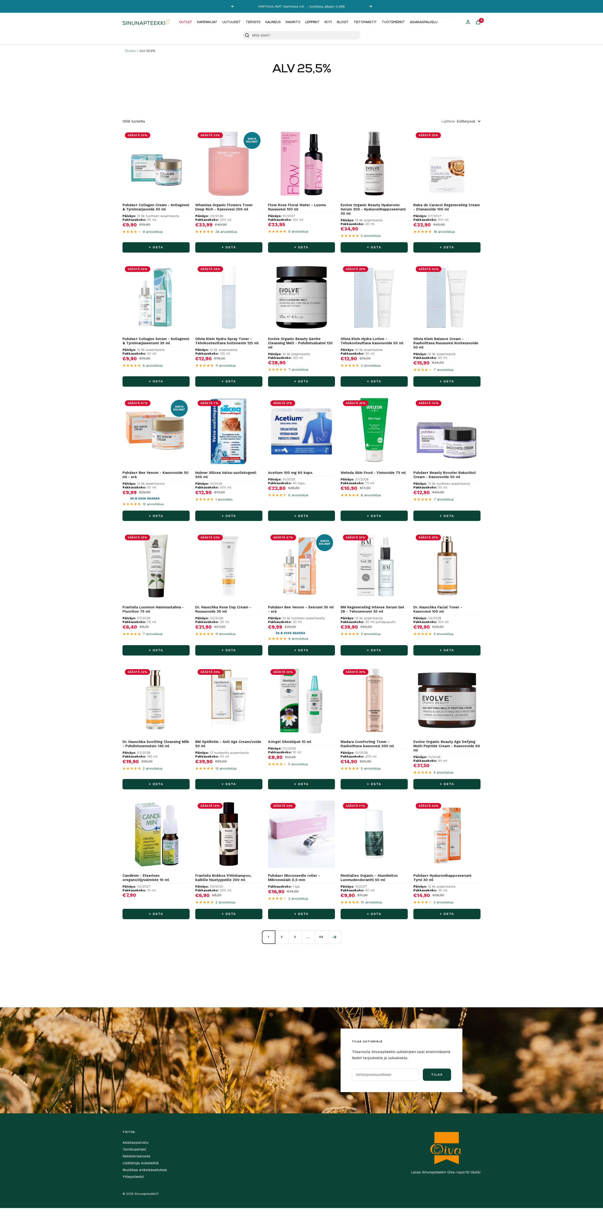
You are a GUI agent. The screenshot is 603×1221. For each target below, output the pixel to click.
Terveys (253, 22)
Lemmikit (312, 22)
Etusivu (130, 51)
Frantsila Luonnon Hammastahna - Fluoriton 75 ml (153, 609)
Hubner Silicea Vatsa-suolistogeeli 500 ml (225, 475)
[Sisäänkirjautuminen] (468, 22)
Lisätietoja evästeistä (140, 1163)
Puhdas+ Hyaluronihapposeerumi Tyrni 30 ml (442, 877)
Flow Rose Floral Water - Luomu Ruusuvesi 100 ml (297, 207)
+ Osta (156, 247)
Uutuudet (231, 22)
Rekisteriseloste (136, 1156)
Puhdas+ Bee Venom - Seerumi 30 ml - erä (301, 609)
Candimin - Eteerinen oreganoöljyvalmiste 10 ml (145, 877)
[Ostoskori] (478, 22)
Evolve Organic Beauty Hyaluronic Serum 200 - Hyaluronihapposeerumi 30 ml (373, 209)
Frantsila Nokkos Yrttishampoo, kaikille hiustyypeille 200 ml (223, 877)
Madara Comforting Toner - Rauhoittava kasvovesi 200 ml (367, 744)
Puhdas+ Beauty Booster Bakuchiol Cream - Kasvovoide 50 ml (444, 475)
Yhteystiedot (133, 1177)
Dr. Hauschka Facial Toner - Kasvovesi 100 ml (437, 609)
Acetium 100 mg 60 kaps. (290, 473)
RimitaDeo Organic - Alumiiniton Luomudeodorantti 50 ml (369, 877)
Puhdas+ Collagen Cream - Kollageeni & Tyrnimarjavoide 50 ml (155, 207)
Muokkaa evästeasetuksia (144, 1170)
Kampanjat (207, 22)
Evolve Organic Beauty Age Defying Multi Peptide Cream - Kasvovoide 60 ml (446, 746)
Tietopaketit (365, 22)
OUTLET (185, 22)
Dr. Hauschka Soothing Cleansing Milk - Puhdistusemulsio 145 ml (155, 744)
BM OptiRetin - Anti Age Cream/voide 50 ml (228, 744)
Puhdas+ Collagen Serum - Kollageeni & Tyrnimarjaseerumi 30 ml (155, 341)
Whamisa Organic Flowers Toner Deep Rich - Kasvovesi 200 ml (224, 207)
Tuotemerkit (393, 22)
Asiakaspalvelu (424, 22)
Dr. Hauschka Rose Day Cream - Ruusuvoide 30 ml (223, 609)
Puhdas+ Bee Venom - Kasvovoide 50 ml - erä (155, 475)
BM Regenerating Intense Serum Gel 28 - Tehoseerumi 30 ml (372, 609)
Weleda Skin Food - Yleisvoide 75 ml (373, 473)
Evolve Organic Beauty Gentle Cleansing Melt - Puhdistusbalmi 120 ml (300, 343)
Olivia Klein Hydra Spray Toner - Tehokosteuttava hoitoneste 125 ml (227, 341)
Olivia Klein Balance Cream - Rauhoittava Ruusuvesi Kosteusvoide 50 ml (445, 343)
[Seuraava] (334, 937)
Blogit (343, 22)
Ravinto (293, 22)
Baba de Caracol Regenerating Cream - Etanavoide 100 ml (446, 207)
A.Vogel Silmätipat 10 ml (289, 742)
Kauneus (273, 22)
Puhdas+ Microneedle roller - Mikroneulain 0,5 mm (294, 877)
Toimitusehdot (134, 1149)
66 (321, 936)
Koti (328, 22)
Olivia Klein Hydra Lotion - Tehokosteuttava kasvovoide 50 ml (372, 341)
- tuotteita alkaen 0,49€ (325, 6)
